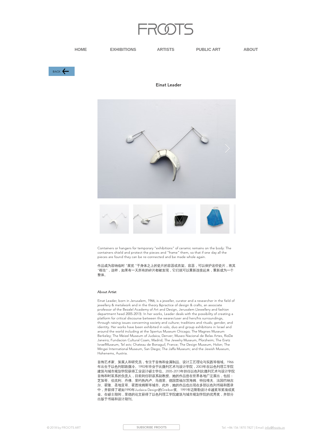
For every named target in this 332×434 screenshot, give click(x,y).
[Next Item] (227, 149)
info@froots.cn (275, 427)
